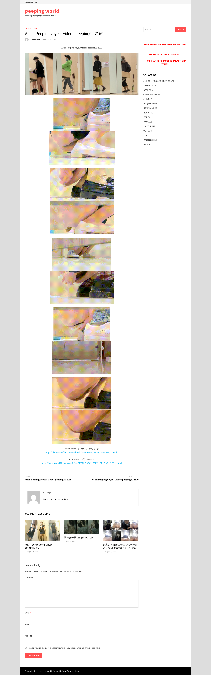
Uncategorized (150, 139)
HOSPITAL (148, 112)
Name (28, 613)
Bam (77, 671)
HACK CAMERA (150, 108)
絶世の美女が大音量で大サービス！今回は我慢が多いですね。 (120, 546)
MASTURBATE (150, 126)
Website (28, 636)
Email (28, 624)
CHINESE (28, 28)
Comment (30, 577)
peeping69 (36, 39)
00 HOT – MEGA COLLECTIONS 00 (158, 81)
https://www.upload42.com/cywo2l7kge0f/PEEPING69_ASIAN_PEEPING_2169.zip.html (82, 463)
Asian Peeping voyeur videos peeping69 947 (38, 546)
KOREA (146, 117)
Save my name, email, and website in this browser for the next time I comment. (64, 648)
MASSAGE (147, 121)
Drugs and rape (150, 103)
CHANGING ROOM (151, 94)
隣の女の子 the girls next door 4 (80, 537)
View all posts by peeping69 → (55, 499)
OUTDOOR (148, 130)
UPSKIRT (147, 144)
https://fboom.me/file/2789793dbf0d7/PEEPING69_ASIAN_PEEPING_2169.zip (82, 452)
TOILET (35, 28)
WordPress (67, 671)
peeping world (42, 10)
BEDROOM (148, 90)
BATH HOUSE (149, 85)
